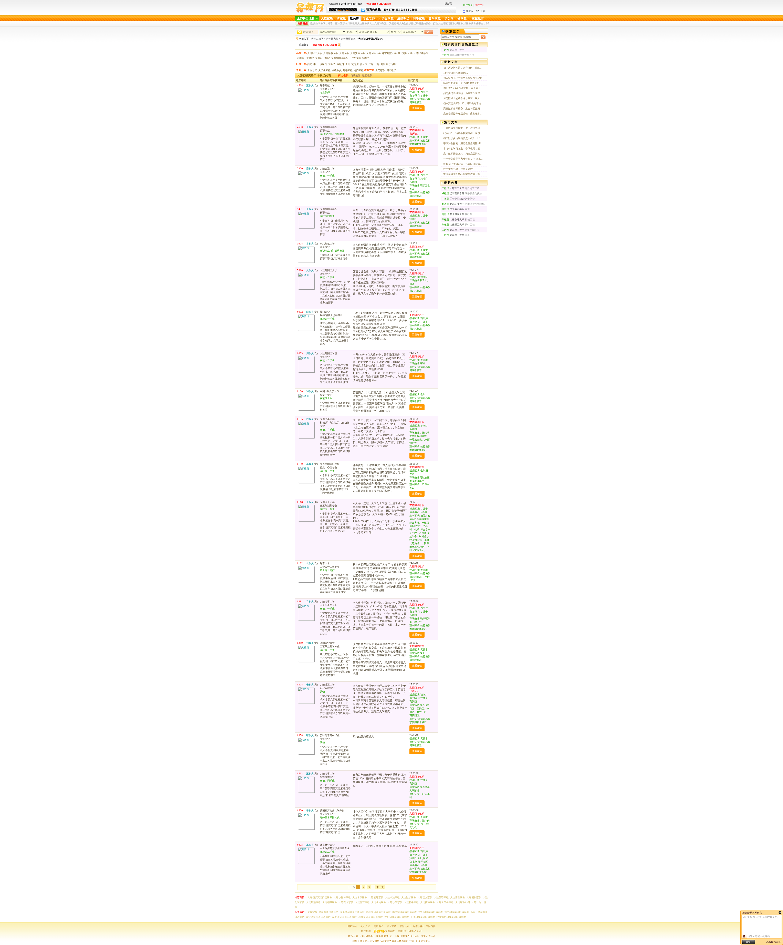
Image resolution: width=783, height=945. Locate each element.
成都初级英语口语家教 (370, 917)
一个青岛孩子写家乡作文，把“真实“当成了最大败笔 (463, 158)
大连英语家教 (348, 38)
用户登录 (468, 5)
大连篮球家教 (376, 897)
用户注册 (479, 5)
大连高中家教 (427, 902)
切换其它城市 (355, 3)
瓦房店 (355, 64)
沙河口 (323, 64)
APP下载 (480, 11)
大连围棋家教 (474, 897)
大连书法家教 (392, 897)
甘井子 (331, 64)
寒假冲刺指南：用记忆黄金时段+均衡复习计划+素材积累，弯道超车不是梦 (463, 143)
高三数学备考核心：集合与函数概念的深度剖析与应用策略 (463, 108)
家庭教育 (478, 18)
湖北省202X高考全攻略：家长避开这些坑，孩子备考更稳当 (463, 88)
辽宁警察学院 (453, 193)
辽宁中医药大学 (454, 198)
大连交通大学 (357, 53)
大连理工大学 (314, 53)
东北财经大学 (405, 53)
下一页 (380, 887)
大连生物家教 (378, 902)
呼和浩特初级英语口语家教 (451, 917)
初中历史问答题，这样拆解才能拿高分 (463, 67)
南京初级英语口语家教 (457, 912)
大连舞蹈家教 (313, 902)
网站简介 (352, 926)
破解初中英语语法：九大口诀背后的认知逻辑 (463, 163)
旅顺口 (340, 64)
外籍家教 (348, 70)
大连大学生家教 (445, 902)
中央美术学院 (453, 209)
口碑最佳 (355, 75)
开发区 (393, 64)
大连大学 (344, 53)
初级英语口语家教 (328, 912)
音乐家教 (435, 18)
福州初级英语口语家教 (378, 912)
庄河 (370, 64)
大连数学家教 (408, 897)
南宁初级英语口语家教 (318, 917)
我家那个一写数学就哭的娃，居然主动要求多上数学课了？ (463, 133)
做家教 (462, 18)
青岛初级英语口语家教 (352, 912)
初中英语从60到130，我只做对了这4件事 (463, 103)
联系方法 (391, 926)
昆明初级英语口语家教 (344, 917)
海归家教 (359, 70)
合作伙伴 (417, 926)
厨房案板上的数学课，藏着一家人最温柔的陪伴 (463, 98)
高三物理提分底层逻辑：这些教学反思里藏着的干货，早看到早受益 (463, 113)
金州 (347, 64)
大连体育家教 (362, 902)
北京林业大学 (453, 203)
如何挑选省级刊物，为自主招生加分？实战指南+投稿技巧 (463, 93)
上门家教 (380, 70)
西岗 (309, 64)
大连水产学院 (322, 58)
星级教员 (403, 18)
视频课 (448, 3)
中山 (315, 64)
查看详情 (417, 108)
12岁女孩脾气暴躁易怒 (455, 72)
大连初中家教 (411, 902)
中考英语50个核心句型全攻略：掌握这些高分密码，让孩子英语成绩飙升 (463, 174)
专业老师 (369, 18)
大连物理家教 (457, 897)
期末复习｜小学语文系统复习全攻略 (462, 78)
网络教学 (391, 70)
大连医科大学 (373, 53)
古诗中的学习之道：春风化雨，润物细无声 (463, 148)
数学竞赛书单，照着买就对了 (459, 169)
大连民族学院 (421, 53)
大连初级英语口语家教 (319, 897)
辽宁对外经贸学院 (359, 58)
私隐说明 (404, 926)
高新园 (384, 64)
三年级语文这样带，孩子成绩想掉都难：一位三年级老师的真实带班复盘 (463, 128)
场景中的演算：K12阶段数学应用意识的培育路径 (463, 83)
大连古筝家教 (359, 897)
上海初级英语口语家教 (422, 917)
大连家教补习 (462, 902)
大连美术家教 (346, 902)
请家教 (341, 18)
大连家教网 (317, 38)
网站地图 (378, 926)
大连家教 (327, 18)
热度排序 (367, 75)
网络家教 (419, 18)
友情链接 (431, 926)
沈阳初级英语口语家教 (430, 912)
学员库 (449, 18)
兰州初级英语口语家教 (396, 917)
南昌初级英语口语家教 (404, 912)
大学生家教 (386, 18)
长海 (377, 64)
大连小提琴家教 (342, 897)
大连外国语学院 (339, 58)
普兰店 (363, 64)
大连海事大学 (330, 53)
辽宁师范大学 (389, 53)
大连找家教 (332, 38)
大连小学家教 (395, 902)
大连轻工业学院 (305, 58)
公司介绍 (365, 926)
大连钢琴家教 (329, 902)
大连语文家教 (425, 897)
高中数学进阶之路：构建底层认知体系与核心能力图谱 (463, 153)
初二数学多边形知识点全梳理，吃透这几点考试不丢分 (463, 138)
